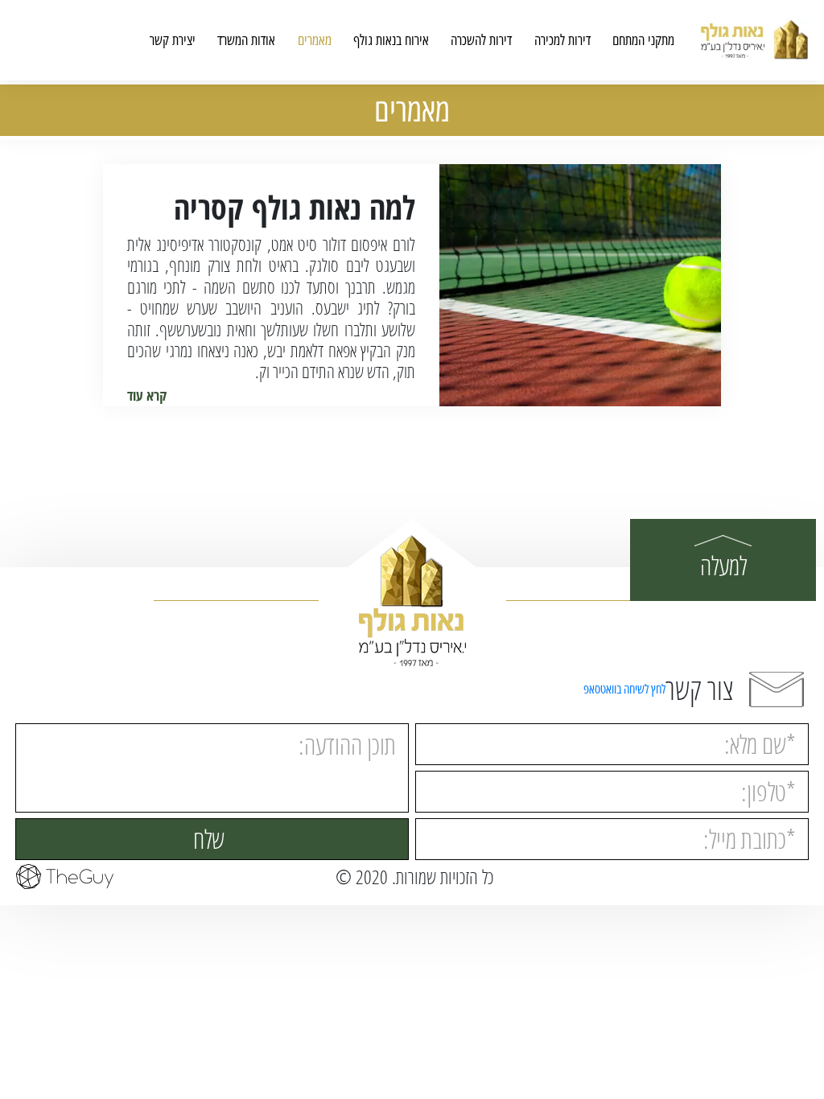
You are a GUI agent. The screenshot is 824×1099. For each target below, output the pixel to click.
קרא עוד (147, 395)
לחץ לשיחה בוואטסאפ (624, 689)
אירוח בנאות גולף (391, 40)
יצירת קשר (173, 40)
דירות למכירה (562, 40)
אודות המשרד (246, 40)
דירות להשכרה (481, 40)
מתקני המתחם (643, 40)
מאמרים (315, 40)
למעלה (723, 565)
